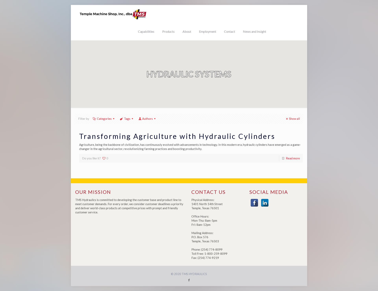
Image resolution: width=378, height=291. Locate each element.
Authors (147, 118)
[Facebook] (254, 203)
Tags (127, 118)
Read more (293, 158)
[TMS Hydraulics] (113, 14)
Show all (294, 118)
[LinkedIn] (265, 203)
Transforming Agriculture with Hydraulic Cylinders (177, 136)
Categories (104, 118)
